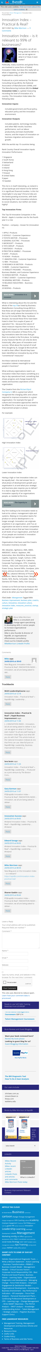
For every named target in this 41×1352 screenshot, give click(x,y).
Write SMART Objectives (13, 1304)
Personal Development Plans (23, 1296)
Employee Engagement (9, 1223)
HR (13, 1226)
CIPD (16, 1220)
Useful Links (9, 1334)
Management (17, 597)
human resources (19, 1226)
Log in (32, 1349)
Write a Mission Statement (13, 1261)
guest (9, 1226)
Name (5, 950)
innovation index (8, 605)
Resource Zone (10, 1331)
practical (28, 605)
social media (7, 1242)
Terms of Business (15, 1348)
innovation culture (25, 603)
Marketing (6, 1236)
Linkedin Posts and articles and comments (11, 1177)
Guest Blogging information (16, 1044)
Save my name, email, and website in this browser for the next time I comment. (18, 976)
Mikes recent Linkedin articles (10, 1169)
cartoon (7, 1216)
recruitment (22, 1239)
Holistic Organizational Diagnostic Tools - (19, 1259)
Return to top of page (20, 1346)
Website (5, 965)
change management (8, 1220)
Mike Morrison (11, 865)
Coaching (21, 1220)
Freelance (20, 1223)
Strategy (15, 1241)
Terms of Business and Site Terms (18, 1339)
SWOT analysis (28, 1242)
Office (22, 1236)
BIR (3, 1212)
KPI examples (17, 1293)
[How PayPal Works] (20, 1055)
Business (18, 1212)
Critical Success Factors (20, 1269)
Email (5, 958)
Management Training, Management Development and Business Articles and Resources (20, 1326)
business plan (26, 600)
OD (18, 1236)
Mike (6, 659)
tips (17, 1244)
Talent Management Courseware (19, 1014)
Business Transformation (13, 1264)
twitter (10, 1247)
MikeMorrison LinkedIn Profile (17, 643)
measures (20, 605)
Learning (20, 1228)
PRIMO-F (16, 1239)
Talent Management (30, 1309)
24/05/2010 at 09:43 (12, 661)
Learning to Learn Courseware (18, 1019)
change (15, 1217)
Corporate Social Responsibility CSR (17, 1272)
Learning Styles (15, 1277)
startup (35, 605)
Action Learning (32, 1261)
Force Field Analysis (18, 1283)
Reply (8, 677)
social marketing (31, 1239)
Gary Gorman (10, 788)
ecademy (34, 1220)
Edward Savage (11, 840)
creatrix (35, 600)
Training (23, 1244)
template (12, 1245)
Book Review (8, 1212)
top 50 (15, 305)
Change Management (30, 1301)
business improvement (11, 600)
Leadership (9, 1229)
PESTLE (11, 1239)
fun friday (27, 1223)
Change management (27, 1217)
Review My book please (14, 1038)
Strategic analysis (10, 1312)
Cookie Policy (9, 1336)
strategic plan (7, 608)
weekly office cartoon (19, 1248)
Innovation (12, 603)
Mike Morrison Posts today (16, 1182)
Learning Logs (13, 1301)
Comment (7, 931)
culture (4, 603)
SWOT (21, 1242)
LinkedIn (13, 1233)
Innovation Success (13, 816)
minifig (14, 1236)
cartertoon (28, 1212)
